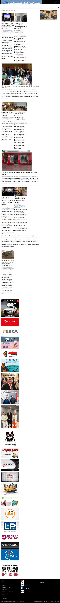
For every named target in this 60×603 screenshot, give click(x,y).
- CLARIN (26, 582)
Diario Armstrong (9, 30)
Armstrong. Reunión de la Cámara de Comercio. (8, 113)
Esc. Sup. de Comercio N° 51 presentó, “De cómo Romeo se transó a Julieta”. (8, 200)
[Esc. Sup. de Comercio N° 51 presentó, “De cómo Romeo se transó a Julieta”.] (8, 191)
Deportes (22, 7)
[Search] (58, 7)
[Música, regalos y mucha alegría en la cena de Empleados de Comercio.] (21, 74)
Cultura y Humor (9, 208)
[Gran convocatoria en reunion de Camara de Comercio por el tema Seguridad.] (20, 106)
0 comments (4, 31)
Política (44, 7)
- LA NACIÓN (26, 588)
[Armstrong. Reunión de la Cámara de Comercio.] (8, 106)
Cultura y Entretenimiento (30, 7)
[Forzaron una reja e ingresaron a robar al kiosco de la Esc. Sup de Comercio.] (8, 254)
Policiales (36, 176)
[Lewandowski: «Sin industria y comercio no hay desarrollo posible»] (8, 17)
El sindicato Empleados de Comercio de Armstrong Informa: (20, 236)
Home (2, 7)
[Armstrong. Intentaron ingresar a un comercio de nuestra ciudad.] (21, 160)
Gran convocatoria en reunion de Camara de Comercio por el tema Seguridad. (20, 115)
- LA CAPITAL (27, 585)
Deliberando (39, 7)
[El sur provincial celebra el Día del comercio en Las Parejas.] (20, 191)
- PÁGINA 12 (26, 592)
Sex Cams (2, 4)
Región (9, 7)
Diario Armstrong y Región (28, 89)
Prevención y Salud (16, 7)
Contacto (49, 7)
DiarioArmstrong (12, 89)
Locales (6, 7)
